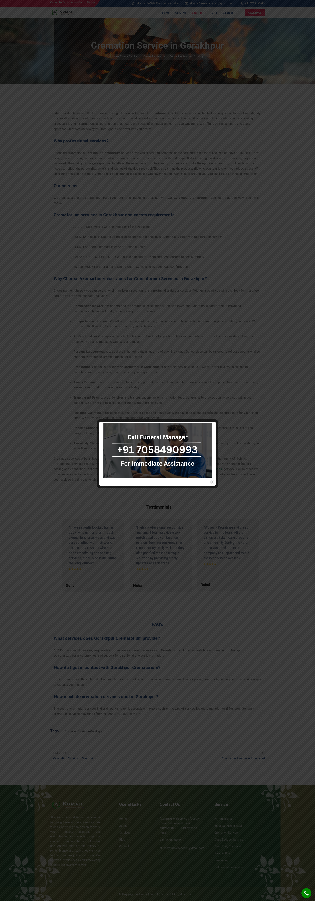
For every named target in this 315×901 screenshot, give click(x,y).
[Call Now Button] (306, 893)
